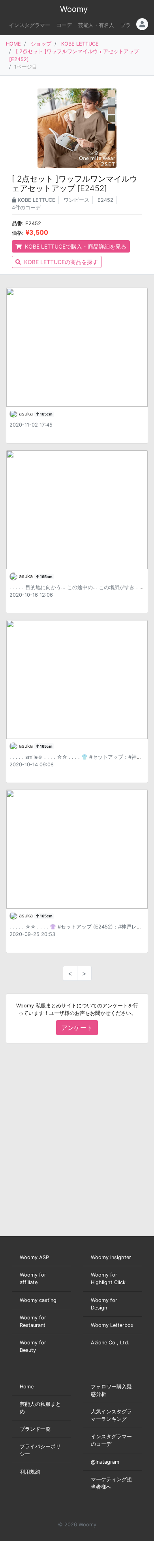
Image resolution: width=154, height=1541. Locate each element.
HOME (13, 44)
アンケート (77, 1028)
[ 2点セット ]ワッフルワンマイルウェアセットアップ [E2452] (74, 183)
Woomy (74, 9)
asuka (26, 414)
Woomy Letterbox (112, 1325)
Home (27, 1387)
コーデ (64, 25)
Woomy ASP (34, 1257)
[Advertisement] (77, 1139)
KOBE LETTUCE (80, 44)
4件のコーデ (26, 208)
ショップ (41, 44)
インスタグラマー (29, 25)
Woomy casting (38, 1300)
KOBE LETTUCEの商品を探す (60, 261)
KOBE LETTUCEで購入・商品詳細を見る (74, 246)
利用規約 (30, 1472)
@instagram (105, 1462)
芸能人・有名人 (96, 25)
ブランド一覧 (35, 1429)
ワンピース (76, 200)
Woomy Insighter (111, 1257)
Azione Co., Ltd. (110, 1343)
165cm (46, 414)
